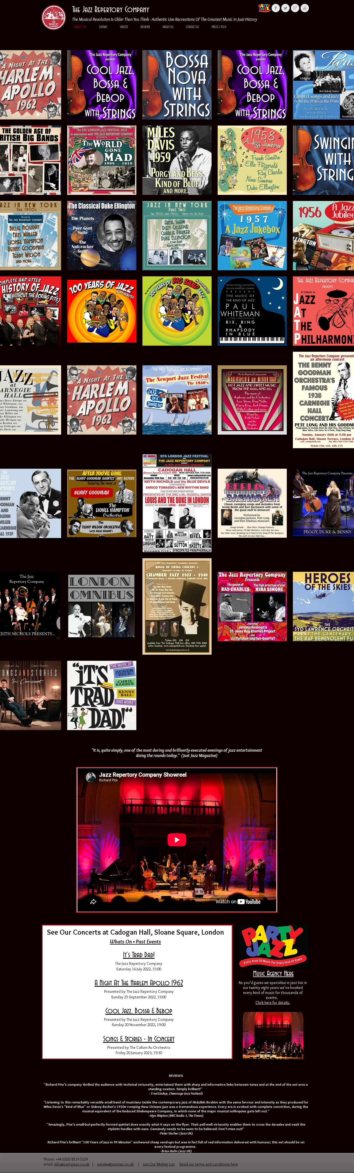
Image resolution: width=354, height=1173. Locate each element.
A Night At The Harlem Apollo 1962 (139, 983)
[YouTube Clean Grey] (305, 8)
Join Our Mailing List (159, 1164)
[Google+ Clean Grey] (295, 8)
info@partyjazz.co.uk (71, 1164)
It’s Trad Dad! (139, 955)
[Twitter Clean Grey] (285, 8)
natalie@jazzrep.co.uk (115, 1164)
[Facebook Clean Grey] (276, 8)
